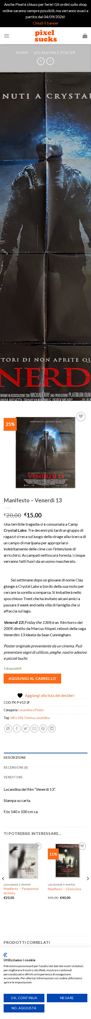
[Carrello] (85, 35)
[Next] (87, 888)
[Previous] (3, 888)
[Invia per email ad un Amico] (34, 729)
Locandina (43, 718)
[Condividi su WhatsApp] (8, 729)
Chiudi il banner (45, 23)
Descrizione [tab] (15, 757)
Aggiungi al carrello (32, 678)
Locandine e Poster (54, 52)
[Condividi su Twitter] (26, 729)
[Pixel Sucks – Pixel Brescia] (45, 36)
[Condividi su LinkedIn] (52, 729)
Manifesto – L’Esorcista (64, 889)
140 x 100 (16, 718)
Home (22, 52)
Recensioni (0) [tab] (16, 767)
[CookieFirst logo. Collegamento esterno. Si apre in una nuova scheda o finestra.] (5, 955)
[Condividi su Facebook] (17, 729)
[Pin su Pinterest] (43, 729)
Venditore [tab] (13, 777)
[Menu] (6, 36)
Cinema (29, 718)
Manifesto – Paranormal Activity (21, 891)
